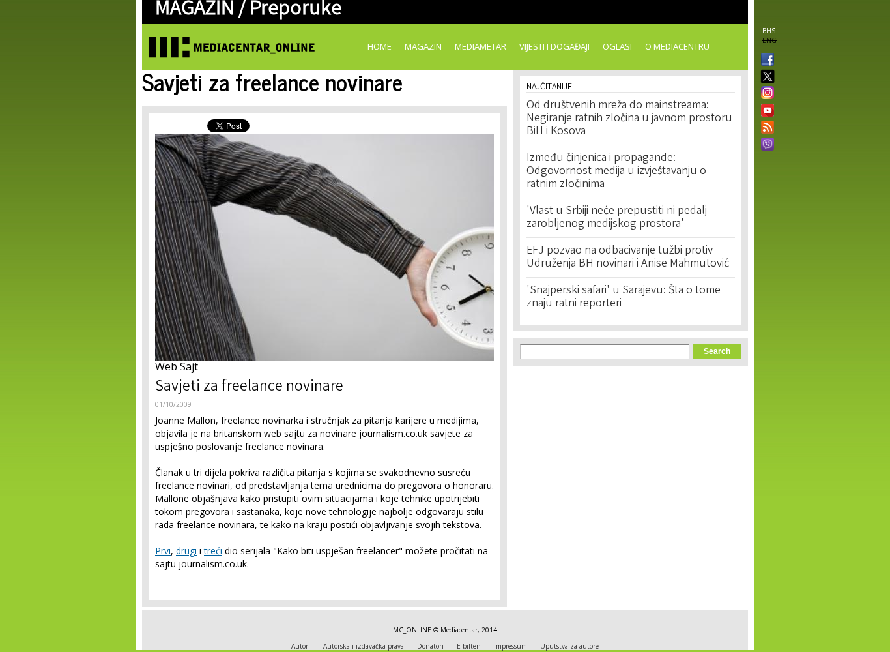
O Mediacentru (677, 46)
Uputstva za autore (569, 646)
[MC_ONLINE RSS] (765, 128)
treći (213, 550)
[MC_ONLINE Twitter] (765, 77)
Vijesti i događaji (554, 46)
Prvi (163, 550)
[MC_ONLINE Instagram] (765, 94)
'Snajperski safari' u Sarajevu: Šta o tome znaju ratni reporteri (623, 297)
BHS (768, 30)
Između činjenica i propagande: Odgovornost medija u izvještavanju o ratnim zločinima (616, 171)
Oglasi (617, 46)
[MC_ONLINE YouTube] (765, 110)
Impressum (510, 646)
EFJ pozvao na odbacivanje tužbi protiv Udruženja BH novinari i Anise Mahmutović (627, 258)
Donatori (430, 646)
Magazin (423, 46)
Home (379, 46)
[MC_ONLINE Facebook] (765, 60)
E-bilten (469, 646)
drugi (186, 550)
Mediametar (480, 46)
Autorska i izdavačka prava (363, 646)
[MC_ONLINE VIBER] (765, 145)
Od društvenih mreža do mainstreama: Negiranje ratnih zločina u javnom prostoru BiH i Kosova (629, 118)
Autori (300, 646)
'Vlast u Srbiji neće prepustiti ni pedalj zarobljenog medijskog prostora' (616, 218)
